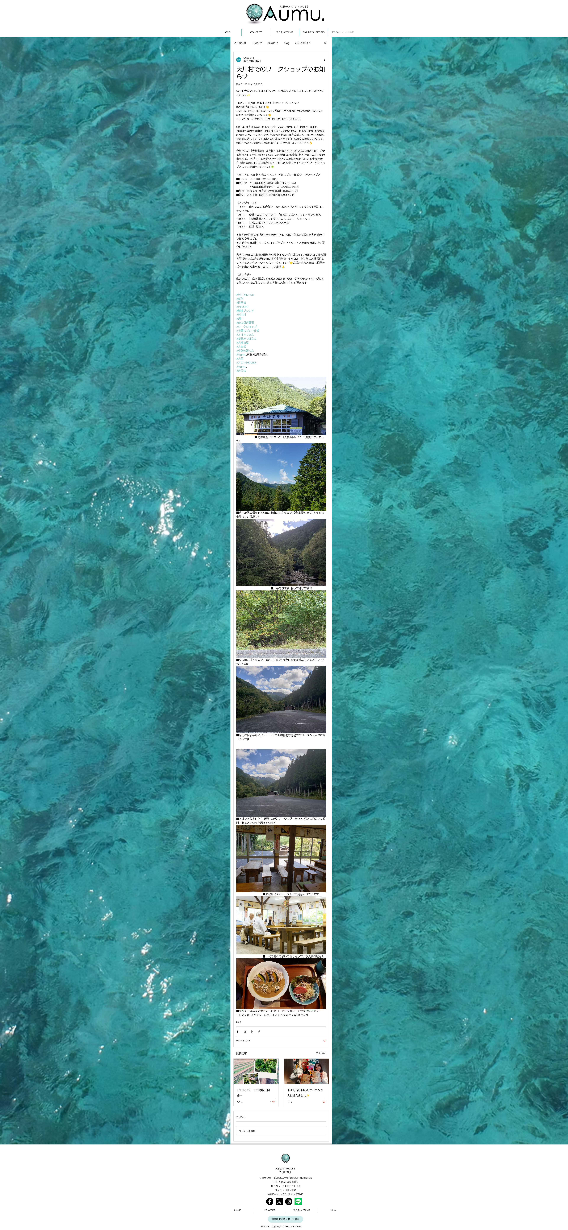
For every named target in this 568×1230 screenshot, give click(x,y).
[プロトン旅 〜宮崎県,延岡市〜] (256, 1071)
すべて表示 (321, 1053)
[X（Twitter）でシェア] (244, 1031)
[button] (325, 43)
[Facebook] (269, 1201)
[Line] (298, 1201)
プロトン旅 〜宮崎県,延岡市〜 (253, 1093)
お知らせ (257, 43)
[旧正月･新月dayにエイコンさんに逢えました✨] (306, 1071)
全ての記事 (239, 43)
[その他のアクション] (324, 59)
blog (286, 43)
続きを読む (301, 43)
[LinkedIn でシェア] (252, 1031)
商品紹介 (273, 43)
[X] (279, 1201)
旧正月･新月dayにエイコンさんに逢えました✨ (305, 1093)
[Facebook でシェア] (237, 1031)
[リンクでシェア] (259, 1031)
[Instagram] (288, 1201)
